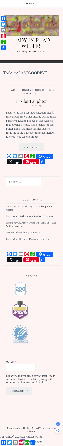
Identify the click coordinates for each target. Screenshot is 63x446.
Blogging (25, 90)
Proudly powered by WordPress (22, 428)
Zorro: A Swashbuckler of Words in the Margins (28, 239)
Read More (34, 148)
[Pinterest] (3, 36)
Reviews (29, 93)
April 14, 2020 (31, 106)
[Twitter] (3, 24)
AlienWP (31, 431)
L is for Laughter (31, 101)
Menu (33, 4)
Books (40, 90)
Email (11, 362)
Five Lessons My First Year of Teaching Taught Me (29, 216)
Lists (50, 90)
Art (14, 90)
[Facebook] (3, 18)
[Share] (3, 48)
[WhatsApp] (3, 42)
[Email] (3, 30)
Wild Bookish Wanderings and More (23, 232)
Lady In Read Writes (31, 42)
